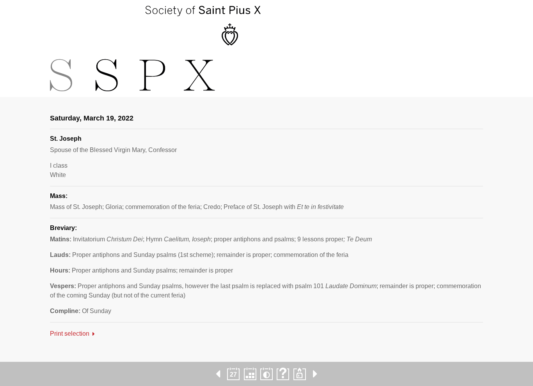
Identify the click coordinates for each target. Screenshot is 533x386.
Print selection (69, 333)
